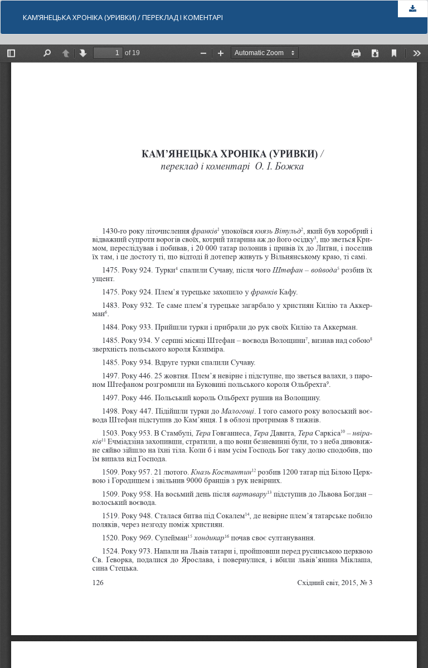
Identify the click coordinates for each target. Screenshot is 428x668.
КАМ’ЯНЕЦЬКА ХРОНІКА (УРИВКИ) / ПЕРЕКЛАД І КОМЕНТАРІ (123, 17)
